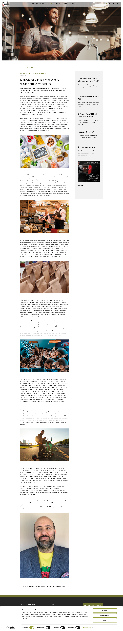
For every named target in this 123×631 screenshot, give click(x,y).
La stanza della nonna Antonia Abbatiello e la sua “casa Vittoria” (88, 79)
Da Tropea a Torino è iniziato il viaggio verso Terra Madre (87, 115)
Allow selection (104, 615)
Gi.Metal (80, 185)
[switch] (48, 627)
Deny (104, 620)
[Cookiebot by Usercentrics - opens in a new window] (11, 627)
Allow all (104, 610)
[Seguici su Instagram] (117, 3)
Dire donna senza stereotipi (86, 147)
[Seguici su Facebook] (114, 3)
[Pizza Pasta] (6, 3)
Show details (87, 627)
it (106, 4)
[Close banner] (120, 609)
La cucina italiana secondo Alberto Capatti (88, 97)
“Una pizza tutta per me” (86, 132)
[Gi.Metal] (89, 171)
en (109, 4)
